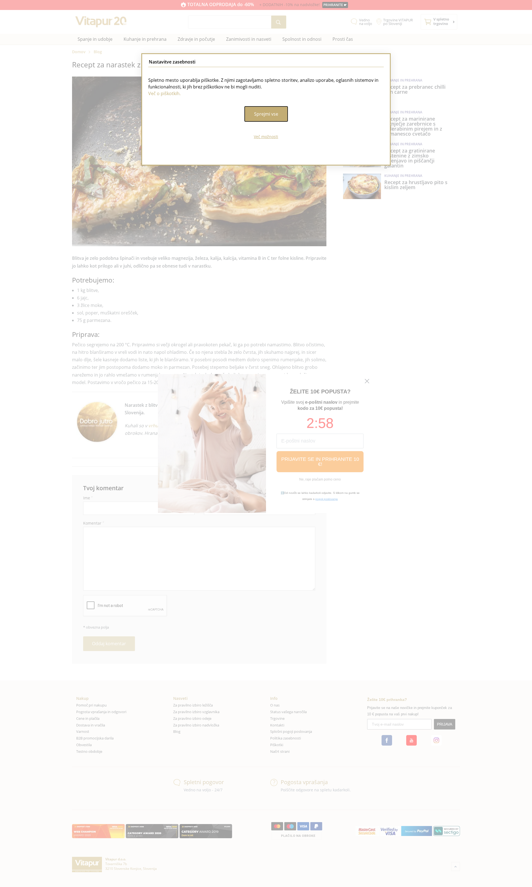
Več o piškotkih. (164, 93)
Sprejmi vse (266, 114)
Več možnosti (266, 136)
